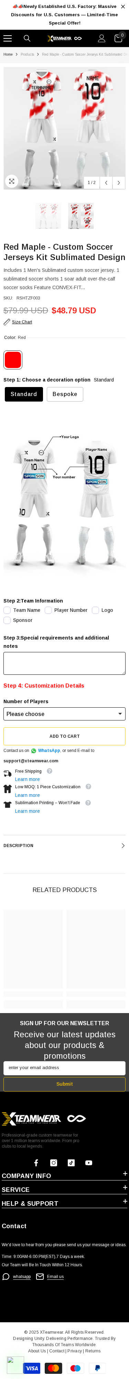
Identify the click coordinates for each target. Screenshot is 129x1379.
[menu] (7, 38)
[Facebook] (36, 1163)
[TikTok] (71, 1163)
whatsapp (22, 1276)
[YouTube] (89, 1163)
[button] (106, 183)
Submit (64, 1084)
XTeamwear (51, 1332)
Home (8, 54)
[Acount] (102, 38)
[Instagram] (54, 1163)
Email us (55, 1276)
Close (123, 6)
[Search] (27, 38)
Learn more (27, 779)
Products (27, 54)
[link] (33, 994)
